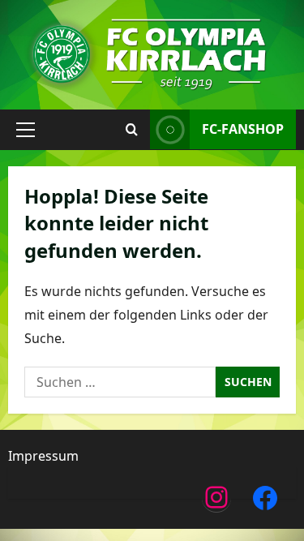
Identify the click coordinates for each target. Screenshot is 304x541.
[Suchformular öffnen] (132, 129)
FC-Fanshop (243, 129)
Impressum (43, 456)
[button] (25, 130)
